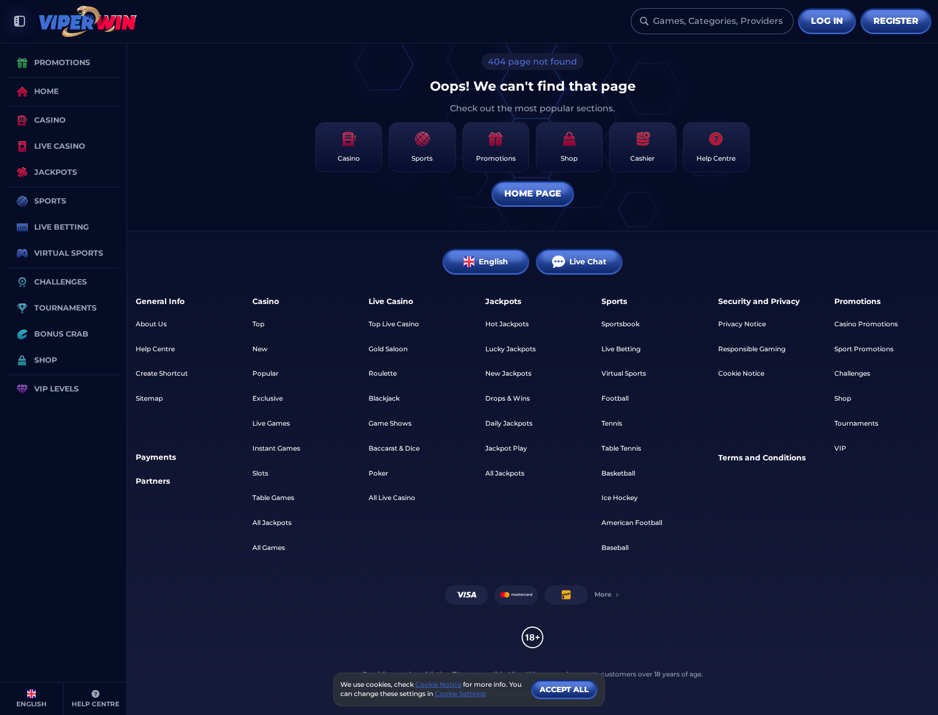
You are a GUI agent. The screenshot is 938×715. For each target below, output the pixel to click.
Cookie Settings (460, 694)
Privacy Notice (742, 324)
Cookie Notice (741, 373)
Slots (260, 473)
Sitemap (149, 398)
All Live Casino (392, 497)
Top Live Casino (394, 324)
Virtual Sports (623, 373)
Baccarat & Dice (394, 448)
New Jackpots (508, 373)
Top (258, 324)
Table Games (273, 497)
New (260, 349)
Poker (378, 473)
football (615, 398)
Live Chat (587, 262)
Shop (842, 398)
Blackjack (384, 398)
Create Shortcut (162, 373)
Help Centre (155, 349)
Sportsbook (620, 324)
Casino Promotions (866, 324)
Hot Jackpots (507, 324)
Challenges (852, 373)
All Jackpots (271, 522)
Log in (827, 21)
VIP (840, 448)
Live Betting (621, 349)
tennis (611, 423)
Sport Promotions (863, 349)
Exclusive (267, 398)
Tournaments (856, 423)
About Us (151, 324)
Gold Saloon (388, 349)
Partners (153, 481)
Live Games (271, 423)
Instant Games (276, 448)
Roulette (383, 373)
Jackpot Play (506, 448)
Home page (532, 193)
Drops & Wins (507, 398)
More (603, 594)
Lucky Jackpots (510, 349)
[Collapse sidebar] (19, 21)
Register (895, 21)
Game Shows (390, 423)
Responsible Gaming (751, 349)
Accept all (564, 689)
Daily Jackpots (509, 423)
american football (631, 522)
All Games (268, 547)
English (493, 262)
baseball (615, 547)
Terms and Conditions (762, 458)
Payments (156, 457)
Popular (265, 373)
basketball (618, 473)
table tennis (621, 448)
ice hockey (619, 497)
